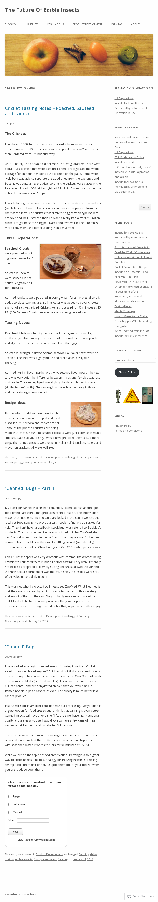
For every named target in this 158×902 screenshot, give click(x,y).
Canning (84, 457)
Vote (15, 831)
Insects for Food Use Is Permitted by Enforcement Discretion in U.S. (131, 108)
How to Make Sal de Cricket (131, 316)
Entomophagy (13, 462)
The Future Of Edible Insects (42, 10)
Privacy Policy (123, 426)
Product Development (87, 24)
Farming (116, 24)
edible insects (24, 859)
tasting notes (31, 462)
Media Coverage (125, 311)
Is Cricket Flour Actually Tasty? (133, 167)
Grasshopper (13, 621)
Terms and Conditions (128, 430)
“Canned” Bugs (21, 646)
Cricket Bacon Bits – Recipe (131, 267)
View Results (25, 839)
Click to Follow (127, 372)
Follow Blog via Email (129, 350)
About (135, 24)
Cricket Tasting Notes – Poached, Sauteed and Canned (49, 110)
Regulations (55, 24)
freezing (63, 859)
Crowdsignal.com (44, 839)
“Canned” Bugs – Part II (29, 488)
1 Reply (9, 123)
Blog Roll (11, 24)
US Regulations (124, 98)
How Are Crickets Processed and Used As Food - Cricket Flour (132, 142)
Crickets (95, 457)
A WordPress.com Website (20, 894)
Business (32, 24)
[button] (118, 395)
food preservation (45, 859)
